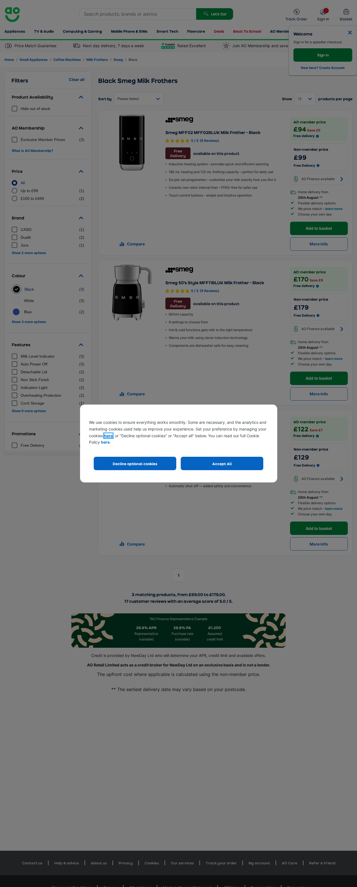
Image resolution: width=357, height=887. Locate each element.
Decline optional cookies (135, 463)
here (108, 435)
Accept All (222, 463)
